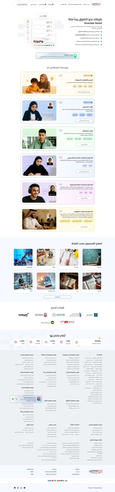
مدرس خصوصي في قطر (28, 419)
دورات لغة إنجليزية (75, 456)
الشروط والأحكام (75, 474)
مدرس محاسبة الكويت (28, 369)
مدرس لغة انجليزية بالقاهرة (27, 404)
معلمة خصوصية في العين (50, 408)
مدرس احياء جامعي (52, 432)
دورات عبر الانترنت (87, 362)
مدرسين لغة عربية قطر (28, 421)
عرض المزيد (57, 297)
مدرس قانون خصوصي (97, 390)
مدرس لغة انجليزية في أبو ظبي (72, 404)
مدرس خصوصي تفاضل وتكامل (95, 377)
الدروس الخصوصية (98, 443)
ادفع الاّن (77, 469)
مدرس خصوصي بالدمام (28, 382)
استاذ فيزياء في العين (51, 404)
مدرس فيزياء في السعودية (73, 364)
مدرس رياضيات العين (51, 406)
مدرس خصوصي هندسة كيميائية (95, 399)
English (50, 4)
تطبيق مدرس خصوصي (74, 458)
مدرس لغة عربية (52, 452)
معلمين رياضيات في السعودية (72, 362)
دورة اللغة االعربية (98, 364)
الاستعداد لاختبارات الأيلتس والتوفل (94, 460)
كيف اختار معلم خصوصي (96, 447)
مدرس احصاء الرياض (75, 384)
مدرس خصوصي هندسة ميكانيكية (95, 401)
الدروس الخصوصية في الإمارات (49, 364)
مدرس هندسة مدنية (97, 403)
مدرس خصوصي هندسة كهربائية (95, 397)
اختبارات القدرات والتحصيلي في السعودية (70, 443)
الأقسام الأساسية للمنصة (50, 472)
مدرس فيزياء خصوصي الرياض (73, 375)
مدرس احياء (88, 373)
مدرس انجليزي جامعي (51, 436)
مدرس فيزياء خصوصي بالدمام (27, 375)
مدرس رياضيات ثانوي (28, 428)
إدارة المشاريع (30, 443)
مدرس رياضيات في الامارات (50, 358)
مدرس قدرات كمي (98, 386)
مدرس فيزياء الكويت (19, 364)
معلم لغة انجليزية (90, 369)
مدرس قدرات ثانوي (29, 432)
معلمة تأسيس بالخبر (29, 393)
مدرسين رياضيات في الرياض (73, 377)
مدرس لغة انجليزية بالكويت (27, 358)
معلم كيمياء (86, 371)
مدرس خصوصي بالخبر (28, 391)
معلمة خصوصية (98, 360)
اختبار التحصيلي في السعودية (73, 369)
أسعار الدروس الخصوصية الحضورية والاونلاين (94, 452)
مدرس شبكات (88, 388)
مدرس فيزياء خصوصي (97, 373)
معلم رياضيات (91, 379)
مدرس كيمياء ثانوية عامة (28, 430)
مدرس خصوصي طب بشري (96, 392)
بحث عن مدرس (86, 4)
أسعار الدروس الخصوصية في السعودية (70, 447)
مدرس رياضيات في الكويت (27, 362)
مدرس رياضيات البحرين (97, 432)
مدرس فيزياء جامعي (51, 428)
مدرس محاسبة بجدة (52, 384)
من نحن (77, 472)
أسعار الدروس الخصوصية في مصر (72, 452)
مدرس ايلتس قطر (29, 417)
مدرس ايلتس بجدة (43, 382)
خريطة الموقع (30, 469)
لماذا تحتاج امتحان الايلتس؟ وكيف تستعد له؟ (46, 450)
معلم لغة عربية (94, 371)
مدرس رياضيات (99, 379)
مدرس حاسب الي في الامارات (50, 362)
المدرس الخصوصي (98, 445)
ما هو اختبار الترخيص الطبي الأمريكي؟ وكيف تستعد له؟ (46, 457)
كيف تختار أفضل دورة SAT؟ (27, 447)
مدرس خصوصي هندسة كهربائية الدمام (25, 384)
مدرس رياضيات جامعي (51, 430)
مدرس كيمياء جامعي (51, 434)
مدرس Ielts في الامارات (51, 360)
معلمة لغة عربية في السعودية (72, 360)
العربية (32, 474)
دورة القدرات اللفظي (88, 364)
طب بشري (77, 434)
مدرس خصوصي (89, 360)
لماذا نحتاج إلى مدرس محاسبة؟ (49, 454)
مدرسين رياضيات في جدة (51, 380)
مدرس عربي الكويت (29, 364)
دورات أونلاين (64, 4)
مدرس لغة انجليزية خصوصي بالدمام (25, 380)
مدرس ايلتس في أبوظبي (74, 408)
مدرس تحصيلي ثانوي (19, 432)
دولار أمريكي (41, 4)
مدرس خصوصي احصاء (90, 375)
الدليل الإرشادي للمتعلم (51, 474)
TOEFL (100, 371)
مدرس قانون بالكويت (28, 360)
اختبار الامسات (88, 382)
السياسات (54, 469)
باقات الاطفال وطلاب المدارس (74, 4)
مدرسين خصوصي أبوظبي (73, 406)
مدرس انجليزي (99, 455)
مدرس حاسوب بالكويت (28, 366)
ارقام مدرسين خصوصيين (97, 450)
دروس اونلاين (88, 358)
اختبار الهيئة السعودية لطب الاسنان (72, 432)
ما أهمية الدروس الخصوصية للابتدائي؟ (48, 447)
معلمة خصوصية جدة (51, 386)
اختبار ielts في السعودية (74, 358)
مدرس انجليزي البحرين (97, 428)
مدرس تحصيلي (99, 384)
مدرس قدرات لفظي (90, 384)
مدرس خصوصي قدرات (97, 388)
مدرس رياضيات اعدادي (97, 382)
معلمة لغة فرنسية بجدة (51, 375)
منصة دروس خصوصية (97, 358)
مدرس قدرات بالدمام (28, 377)
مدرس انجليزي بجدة (52, 377)
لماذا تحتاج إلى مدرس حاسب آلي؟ (49, 445)
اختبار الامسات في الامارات (96, 458)
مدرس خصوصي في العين (50, 410)
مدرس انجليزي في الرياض (74, 380)
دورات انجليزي (86, 366)
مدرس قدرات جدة (52, 382)
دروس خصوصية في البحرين (96, 434)
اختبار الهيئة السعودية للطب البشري (71, 430)
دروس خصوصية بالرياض (74, 382)
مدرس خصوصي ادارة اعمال (96, 394)
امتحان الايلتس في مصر (28, 406)
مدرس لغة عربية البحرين (97, 430)
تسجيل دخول (33, 4)
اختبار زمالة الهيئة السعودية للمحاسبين (71, 445)
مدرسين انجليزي (98, 369)
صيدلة (72, 434)
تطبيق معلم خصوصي (97, 362)
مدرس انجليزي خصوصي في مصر (26, 408)
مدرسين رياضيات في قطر (28, 415)
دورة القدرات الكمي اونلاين (96, 366)
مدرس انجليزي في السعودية (73, 366)
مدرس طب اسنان (65, 434)
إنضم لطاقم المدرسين (22, 4)
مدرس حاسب (99, 375)
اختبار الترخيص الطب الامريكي (73, 428)
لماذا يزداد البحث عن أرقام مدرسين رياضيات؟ (70, 454)
